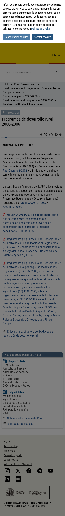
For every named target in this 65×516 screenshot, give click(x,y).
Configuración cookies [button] (16, 37)
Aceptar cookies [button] (42, 37)
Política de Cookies (41, 28)
